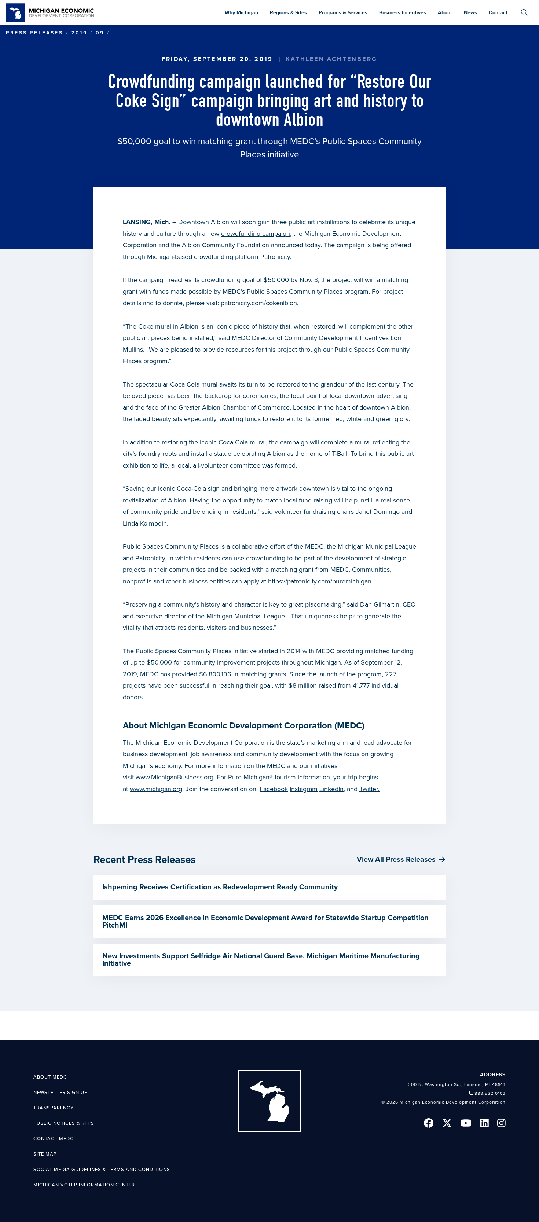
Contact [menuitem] (498, 13)
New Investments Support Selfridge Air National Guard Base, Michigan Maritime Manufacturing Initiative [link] (261, 960)
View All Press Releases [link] (396, 859)
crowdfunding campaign (255, 234)
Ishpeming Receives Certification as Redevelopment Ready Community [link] (220, 887)
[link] (50, 12)
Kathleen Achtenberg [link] (331, 59)
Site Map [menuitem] (45, 1154)
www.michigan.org (156, 789)
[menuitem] (524, 12)
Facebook (274, 789)
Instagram (304, 789)
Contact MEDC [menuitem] (53, 1139)
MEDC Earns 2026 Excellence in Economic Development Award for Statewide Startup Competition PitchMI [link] (265, 922)
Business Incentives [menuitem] (402, 13)
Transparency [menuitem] (53, 1108)
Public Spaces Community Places (171, 546)
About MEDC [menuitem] (50, 1077)
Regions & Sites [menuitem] (288, 13)
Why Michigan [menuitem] (241, 13)
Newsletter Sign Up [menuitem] (60, 1092)
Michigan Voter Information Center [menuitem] (84, 1185)
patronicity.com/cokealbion (259, 303)
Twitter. (369, 789)
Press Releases (34, 33)
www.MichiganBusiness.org (174, 777)
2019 (79, 33)
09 (100, 33)
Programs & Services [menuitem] (343, 13)
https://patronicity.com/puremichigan (319, 581)
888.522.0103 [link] (490, 1093)
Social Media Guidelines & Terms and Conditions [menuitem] (101, 1169)
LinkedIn (331, 789)
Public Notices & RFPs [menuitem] (63, 1123)
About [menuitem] (445, 13)
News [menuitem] (470, 13)
